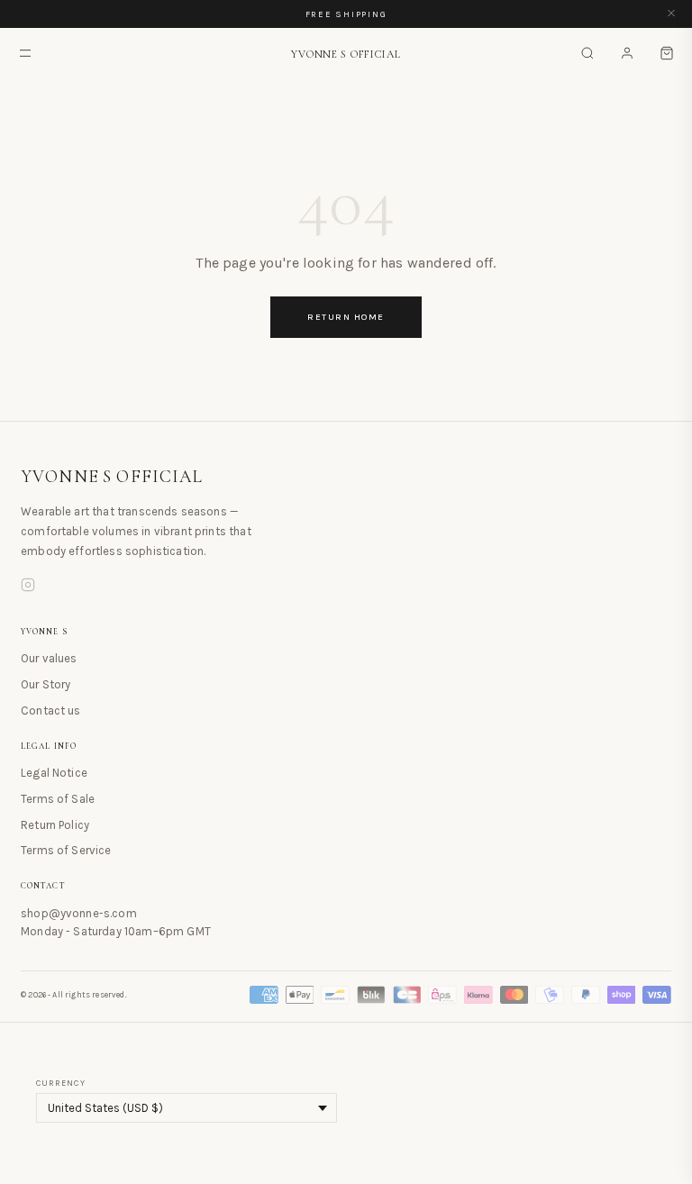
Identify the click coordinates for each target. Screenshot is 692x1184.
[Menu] (25, 53)
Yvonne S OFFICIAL (112, 476)
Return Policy (55, 825)
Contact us (51, 710)
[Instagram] (28, 587)
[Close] (671, 14)
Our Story (45, 684)
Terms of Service (66, 850)
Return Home (346, 317)
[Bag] (666, 53)
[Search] (587, 53)
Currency (61, 1083)
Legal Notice (54, 772)
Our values (49, 658)
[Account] (627, 53)
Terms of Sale (58, 799)
